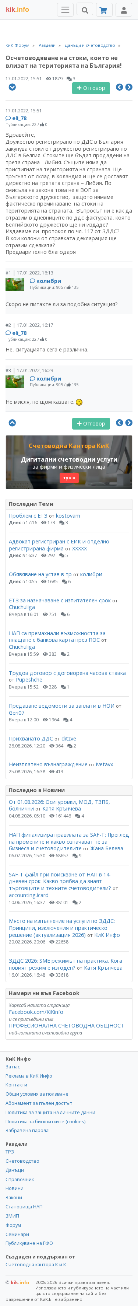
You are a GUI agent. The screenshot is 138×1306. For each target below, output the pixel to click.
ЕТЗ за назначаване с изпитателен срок (60, 600)
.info (17, 9)
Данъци (15, 1170)
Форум (13, 1225)
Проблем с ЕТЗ (28, 515)
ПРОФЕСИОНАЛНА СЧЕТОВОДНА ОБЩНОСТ (66, 1025)
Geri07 (16, 712)
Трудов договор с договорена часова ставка (67, 672)
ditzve (68, 738)
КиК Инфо (107, 934)
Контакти (16, 1084)
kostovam (68, 515)
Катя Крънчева (61, 808)
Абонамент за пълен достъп (39, 1103)
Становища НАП (24, 1206)
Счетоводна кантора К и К (36, 1264)
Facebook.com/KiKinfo (36, 1011)
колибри (48, 280)
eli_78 (19, 118)
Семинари (17, 1234)
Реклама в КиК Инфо (29, 1075)
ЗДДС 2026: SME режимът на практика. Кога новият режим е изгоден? (65, 964)
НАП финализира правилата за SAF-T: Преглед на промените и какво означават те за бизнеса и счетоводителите (69, 841)
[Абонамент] (104, 10)
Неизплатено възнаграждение (48, 764)
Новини (15, 1188)
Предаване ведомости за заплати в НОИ (61, 705)
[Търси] (85, 9)
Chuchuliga (22, 606)
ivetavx (104, 764)
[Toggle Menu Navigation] (65, 10)
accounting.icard (29, 895)
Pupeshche (29, 679)
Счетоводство (22, 1161)
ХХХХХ (79, 548)
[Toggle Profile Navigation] (124, 10)
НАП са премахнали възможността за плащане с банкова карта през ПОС (57, 637)
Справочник (20, 1179)
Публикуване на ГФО (29, 1243)
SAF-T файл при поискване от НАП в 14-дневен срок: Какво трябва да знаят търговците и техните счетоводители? (60, 881)
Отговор (93, 87)
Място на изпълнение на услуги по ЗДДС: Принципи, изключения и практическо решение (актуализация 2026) (62, 927)
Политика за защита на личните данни (50, 1112)
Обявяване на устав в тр (41, 574)
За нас (13, 1066)
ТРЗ (10, 1151)
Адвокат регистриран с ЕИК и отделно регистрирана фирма (59, 545)
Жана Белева (106, 848)
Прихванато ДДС (31, 738)
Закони (14, 1197)
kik (17, 1282)
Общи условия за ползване (37, 1093)
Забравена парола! (28, 1130)
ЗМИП (12, 1215)
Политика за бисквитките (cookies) (45, 1121)
